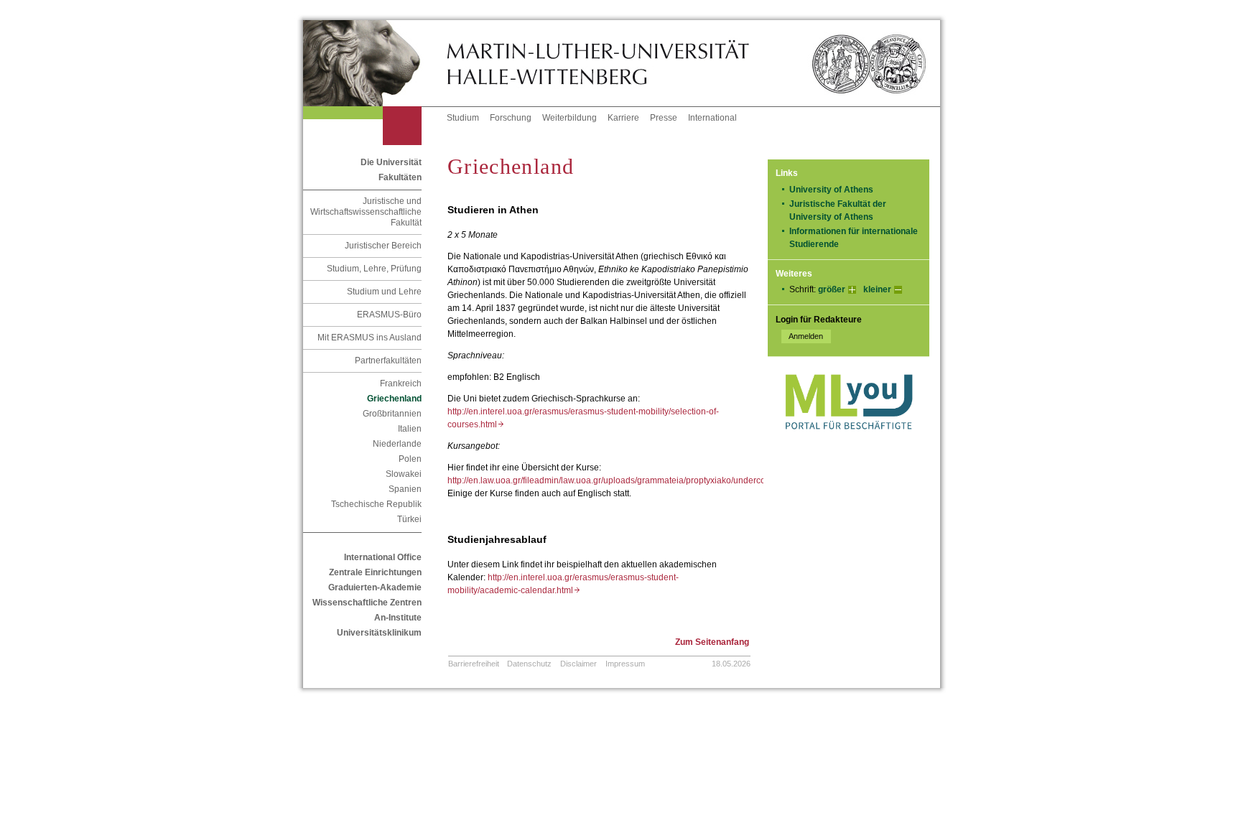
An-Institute (398, 618)
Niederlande (397, 444)
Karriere (623, 118)
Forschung (510, 118)
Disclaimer (578, 663)
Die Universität (391, 162)
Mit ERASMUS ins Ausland (369, 338)
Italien (410, 429)
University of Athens (835, 190)
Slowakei (404, 474)
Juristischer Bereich (383, 246)
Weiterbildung (569, 118)
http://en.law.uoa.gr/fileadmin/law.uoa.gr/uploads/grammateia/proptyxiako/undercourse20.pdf (630, 480)
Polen (410, 459)
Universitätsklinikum (379, 633)
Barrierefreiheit (473, 663)
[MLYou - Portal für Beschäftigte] (848, 444)
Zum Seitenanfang (712, 642)
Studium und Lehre (384, 292)
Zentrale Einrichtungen (375, 572)
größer (831, 289)
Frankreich (401, 383)
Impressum (625, 663)
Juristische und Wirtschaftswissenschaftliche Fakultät (366, 212)
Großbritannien (392, 414)
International (712, 118)
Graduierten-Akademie (375, 587)
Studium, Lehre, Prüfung (374, 269)
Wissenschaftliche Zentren (367, 603)
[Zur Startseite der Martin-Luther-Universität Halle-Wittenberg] (375, 63)
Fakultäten (400, 177)
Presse (663, 118)
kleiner (877, 289)
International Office (383, 557)
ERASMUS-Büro (389, 315)
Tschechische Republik (376, 504)
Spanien (405, 489)
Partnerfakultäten (388, 360)
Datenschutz (529, 663)
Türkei (409, 519)
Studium (463, 118)
